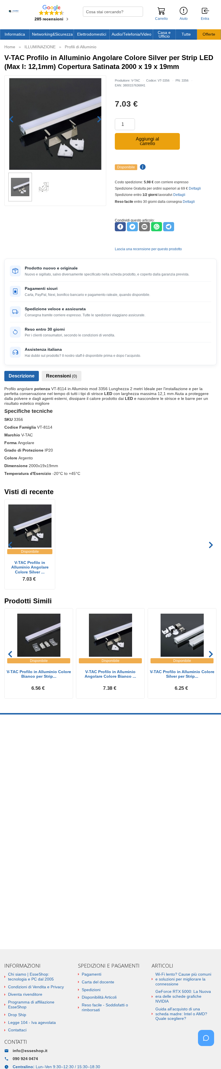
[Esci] (205, 11)
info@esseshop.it (30, 1050)
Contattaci (17, 1030)
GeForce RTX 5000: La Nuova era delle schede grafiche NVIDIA (183, 996)
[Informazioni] (183, 11)
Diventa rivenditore (25, 994)
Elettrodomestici (91, 34)
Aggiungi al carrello (147, 141)
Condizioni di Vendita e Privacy (36, 987)
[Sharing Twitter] (132, 226)
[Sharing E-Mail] (144, 226)
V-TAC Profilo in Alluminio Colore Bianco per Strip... (39, 674)
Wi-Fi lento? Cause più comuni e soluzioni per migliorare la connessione (183, 979)
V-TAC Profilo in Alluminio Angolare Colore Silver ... (30, 567)
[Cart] (161, 13)
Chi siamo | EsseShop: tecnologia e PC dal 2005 (31, 976)
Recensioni (61, 375)
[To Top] (207, 1055)
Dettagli (195, 188)
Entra (205, 19)
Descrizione (22, 375)
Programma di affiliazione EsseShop (31, 1004)
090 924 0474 (25, 1058)
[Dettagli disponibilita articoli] (142, 167)
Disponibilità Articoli (99, 997)
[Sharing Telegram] (168, 226)
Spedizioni (91, 989)
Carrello (161, 19)
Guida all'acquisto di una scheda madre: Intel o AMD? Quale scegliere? (181, 1014)
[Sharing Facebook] (120, 226)
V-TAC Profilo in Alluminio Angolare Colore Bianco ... (110, 674)
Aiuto (184, 19)
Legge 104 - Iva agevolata (32, 1022)
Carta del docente (98, 982)
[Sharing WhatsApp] (156, 226)
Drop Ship (17, 1014)
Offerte (209, 34)
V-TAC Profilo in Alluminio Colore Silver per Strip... (182, 674)
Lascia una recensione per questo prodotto (148, 249)
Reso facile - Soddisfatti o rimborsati (105, 1007)
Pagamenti (91, 974)
